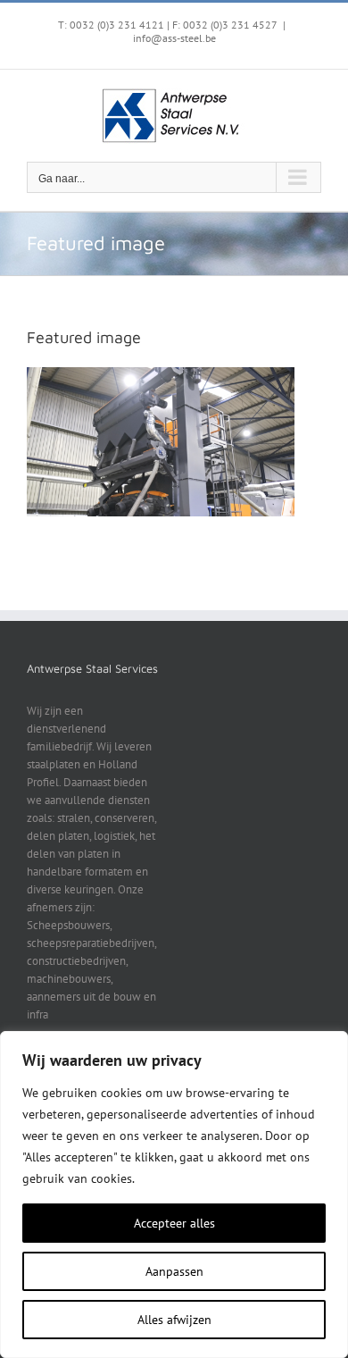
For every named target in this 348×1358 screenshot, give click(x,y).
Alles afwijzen (174, 1320)
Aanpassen (174, 1271)
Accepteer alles (174, 1223)
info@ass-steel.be (174, 38)
